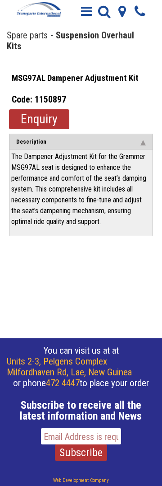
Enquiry (39, 119)
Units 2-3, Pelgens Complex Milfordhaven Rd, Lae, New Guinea (69, 367)
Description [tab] (31, 141)
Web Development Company (81, 480)
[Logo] (38, 9)
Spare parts (27, 34)
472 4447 (63, 383)
